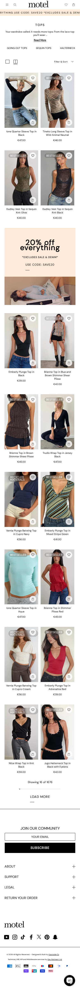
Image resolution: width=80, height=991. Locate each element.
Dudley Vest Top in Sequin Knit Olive (21, 210)
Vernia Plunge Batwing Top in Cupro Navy (21, 532)
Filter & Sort (60, 61)
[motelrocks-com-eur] (38, 4)
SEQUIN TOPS (43, 48)
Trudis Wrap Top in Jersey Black (57, 454)
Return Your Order (21, 898)
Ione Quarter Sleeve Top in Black (21, 133)
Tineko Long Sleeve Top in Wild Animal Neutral (57, 133)
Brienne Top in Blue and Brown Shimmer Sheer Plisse (57, 375)
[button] (33, 78)
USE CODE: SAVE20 (40, 264)
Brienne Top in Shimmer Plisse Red (57, 609)
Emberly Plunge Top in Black (21, 373)
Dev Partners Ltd (55, 959)
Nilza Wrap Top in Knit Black (21, 765)
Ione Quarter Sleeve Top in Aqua (21, 609)
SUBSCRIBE (40, 848)
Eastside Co (54, 954)
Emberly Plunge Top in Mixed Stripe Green (57, 532)
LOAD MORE (40, 797)
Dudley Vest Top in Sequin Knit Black (57, 210)
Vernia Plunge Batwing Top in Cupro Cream (21, 687)
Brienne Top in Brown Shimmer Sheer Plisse (21, 454)
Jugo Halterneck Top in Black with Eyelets (57, 765)
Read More (40, 40)
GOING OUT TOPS (17, 48)
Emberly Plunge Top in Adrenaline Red (57, 687)
